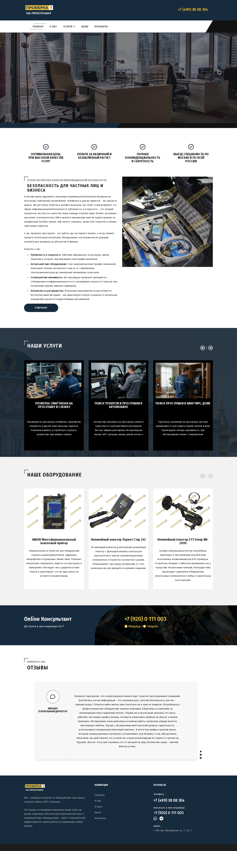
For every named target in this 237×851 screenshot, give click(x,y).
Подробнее (119, 94)
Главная (38, 26)
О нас (53, 26)
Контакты (101, 26)
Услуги (69, 26)
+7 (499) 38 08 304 (169, 800)
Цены (84, 26)
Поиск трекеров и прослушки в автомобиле (119, 405)
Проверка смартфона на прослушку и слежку (54, 405)
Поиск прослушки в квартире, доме (183, 403)
